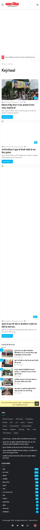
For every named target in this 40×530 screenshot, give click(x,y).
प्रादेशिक (5, 479)
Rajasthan (13, 429)
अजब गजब (5, 508)
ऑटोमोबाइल (6, 512)
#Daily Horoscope (8, 419)
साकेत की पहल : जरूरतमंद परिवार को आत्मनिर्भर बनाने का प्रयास (19, 439)
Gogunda (30, 422)
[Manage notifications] (35, 525)
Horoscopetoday (26, 426)
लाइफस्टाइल (6, 502)
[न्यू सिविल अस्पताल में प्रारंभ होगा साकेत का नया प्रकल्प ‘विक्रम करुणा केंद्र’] (7, 382)
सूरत (4, 469)
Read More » (7, 117)
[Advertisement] (20, 34)
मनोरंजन (5, 498)
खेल (4, 495)
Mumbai (5, 429)
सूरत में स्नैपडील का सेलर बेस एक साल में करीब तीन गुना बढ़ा (20, 57)
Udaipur (16, 433)
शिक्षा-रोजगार (6, 482)
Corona (22, 422)
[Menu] (3, 5)
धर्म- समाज (5, 472)
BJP (11, 422)
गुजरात (4, 485)
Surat (34, 429)
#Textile (5, 422)
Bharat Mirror (7, 102)
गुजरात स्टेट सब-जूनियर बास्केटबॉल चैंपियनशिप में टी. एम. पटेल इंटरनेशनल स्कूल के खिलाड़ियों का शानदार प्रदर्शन (25, 353)
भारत (4, 489)
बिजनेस (5, 475)
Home (5, 64)
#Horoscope (19, 419)
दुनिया (4, 505)
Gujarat (5, 426)
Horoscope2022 (14, 426)
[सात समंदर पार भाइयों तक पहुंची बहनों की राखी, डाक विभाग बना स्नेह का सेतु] (7, 391)
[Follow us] (37, 404)
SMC (28, 429)
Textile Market (7, 433)
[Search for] (37, 5)
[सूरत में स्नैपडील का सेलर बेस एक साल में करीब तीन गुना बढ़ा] (7, 363)
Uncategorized (7, 492)
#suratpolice (29, 419)
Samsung (21, 429)
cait (16, 422)
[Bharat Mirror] (12, 4)
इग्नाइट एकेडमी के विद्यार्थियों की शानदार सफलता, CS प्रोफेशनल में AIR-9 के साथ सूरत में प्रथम (25, 372)
